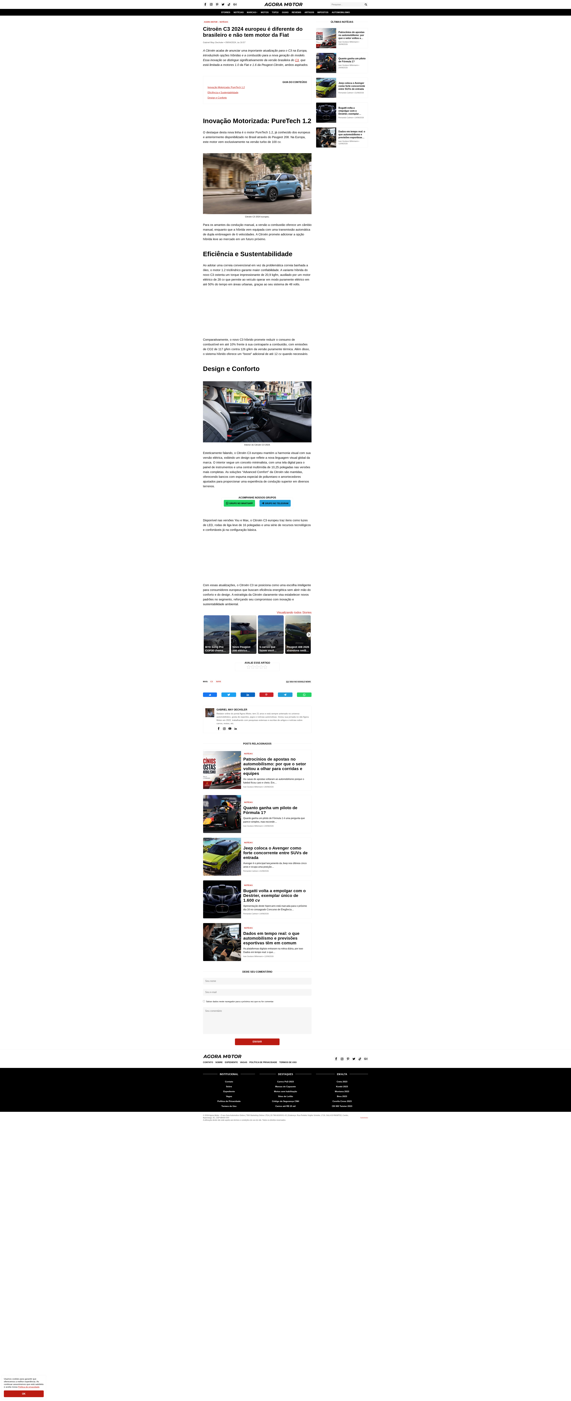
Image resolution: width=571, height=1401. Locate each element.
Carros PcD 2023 (285, 1081)
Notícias (224, 22)
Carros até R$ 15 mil (285, 1106)
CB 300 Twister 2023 (342, 1106)
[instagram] (224, 729)
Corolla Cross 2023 (342, 1101)
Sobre (219, 1062)
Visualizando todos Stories (294, 612)
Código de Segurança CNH (285, 1101)
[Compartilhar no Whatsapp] (304, 694)
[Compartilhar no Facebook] (210, 694)
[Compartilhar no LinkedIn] (248, 694)
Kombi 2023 (342, 1086)
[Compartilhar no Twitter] (228, 694)
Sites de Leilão (285, 1096)
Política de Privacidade (263, 1062)
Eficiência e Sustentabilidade (223, 92)
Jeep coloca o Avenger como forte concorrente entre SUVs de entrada (275, 853)
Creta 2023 (342, 1081)
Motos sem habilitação (285, 1091)
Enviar (257, 1041)
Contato (208, 1062)
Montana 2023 (342, 1091)
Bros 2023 (342, 1096)
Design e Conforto (217, 98)
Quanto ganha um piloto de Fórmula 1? (270, 810)
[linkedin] (235, 729)
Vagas (243, 1062)
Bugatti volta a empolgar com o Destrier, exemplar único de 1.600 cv (274, 895)
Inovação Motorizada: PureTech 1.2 (226, 87)
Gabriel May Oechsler (232, 709)
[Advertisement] (257, 312)
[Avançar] (309, 634)
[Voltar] (205, 634)
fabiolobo (364, 1118)
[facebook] (219, 729)
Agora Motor (211, 22)
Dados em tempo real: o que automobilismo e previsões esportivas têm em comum (271, 938)
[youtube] (230, 729)
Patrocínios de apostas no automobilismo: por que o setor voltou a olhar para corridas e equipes (274, 766)
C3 (297, 60)
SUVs (218, 682)
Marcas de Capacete (285, 1086)
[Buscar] (366, 4)
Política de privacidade (28, 1387)
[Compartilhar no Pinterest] (266, 694)
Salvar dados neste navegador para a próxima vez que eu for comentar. (240, 1001)
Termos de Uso (288, 1062)
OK (24, 1394)
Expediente (231, 1062)
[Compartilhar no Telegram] (285, 694)
